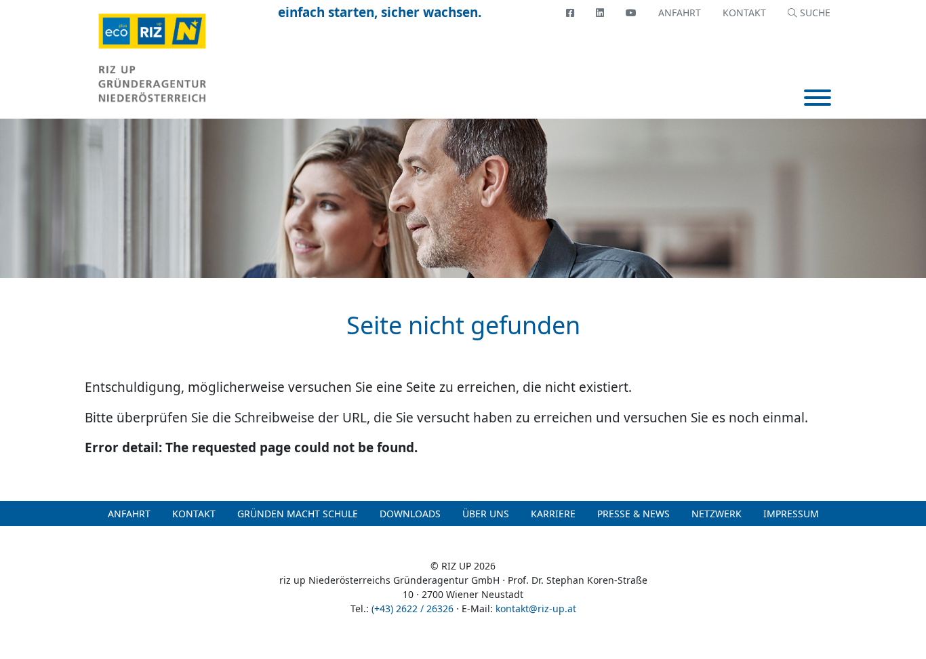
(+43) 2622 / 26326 (412, 608)
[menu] (817, 99)
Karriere (553, 513)
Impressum (791, 513)
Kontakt (744, 12)
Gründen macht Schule (297, 513)
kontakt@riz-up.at (536, 608)
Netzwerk (716, 513)
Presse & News (633, 513)
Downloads (410, 513)
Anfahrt (679, 12)
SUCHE (813, 12)
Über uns (485, 513)
